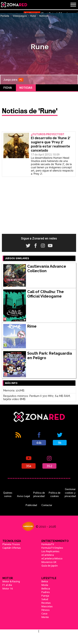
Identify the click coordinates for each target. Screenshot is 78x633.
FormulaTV (47, 544)
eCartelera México (51, 558)
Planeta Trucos (11, 544)
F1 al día (7, 585)
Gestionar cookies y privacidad (70, 493)
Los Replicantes (50, 551)
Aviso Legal (23, 496)
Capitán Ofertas (11, 547)
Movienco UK (48, 562)
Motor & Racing (11, 581)
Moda (44, 585)
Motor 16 (7, 588)
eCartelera (47, 555)
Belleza (45, 588)
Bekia (44, 581)
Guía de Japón (49, 565)
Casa (44, 613)
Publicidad (31, 505)
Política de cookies (54, 494)
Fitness (45, 610)
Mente (45, 617)
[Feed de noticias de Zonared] (18, 438)
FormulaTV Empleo (52, 547)
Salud (44, 599)
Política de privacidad (39, 494)
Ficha (7, 87)
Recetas (46, 602)
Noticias (25, 87)
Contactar (46, 505)
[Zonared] (14, 4)
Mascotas (47, 606)
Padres (45, 592)
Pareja (45, 595)
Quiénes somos (7, 494)
